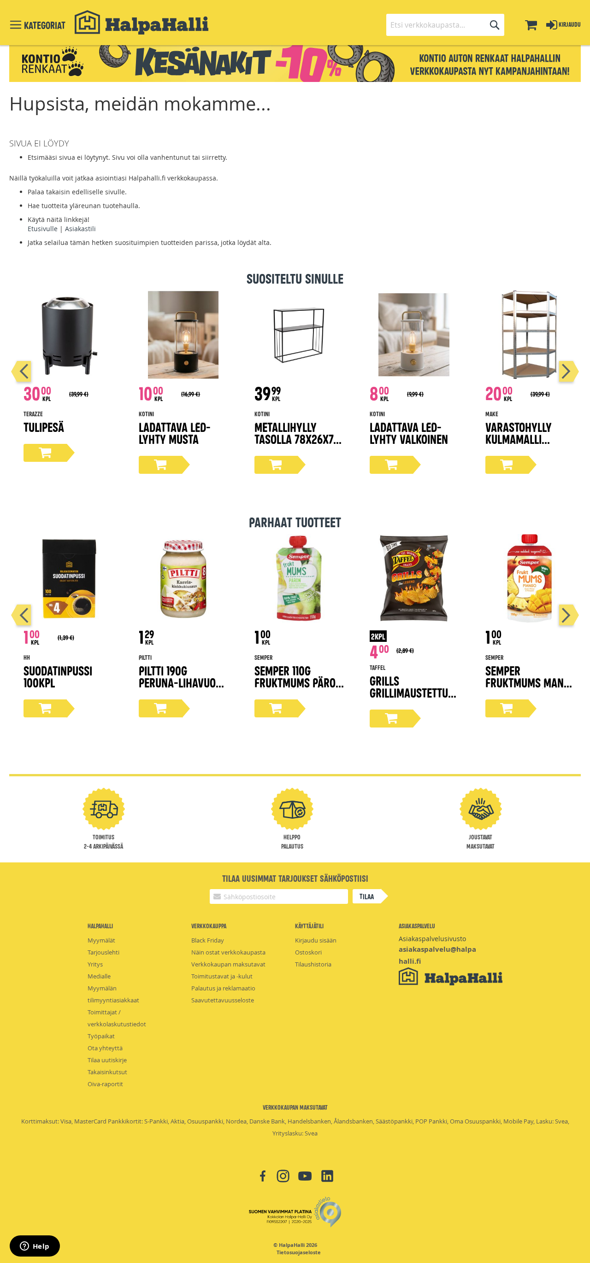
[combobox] (445, 25)
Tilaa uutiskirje (107, 1060)
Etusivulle (43, 228)
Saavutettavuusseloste (222, 1000)
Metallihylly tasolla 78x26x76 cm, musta (296, 438)
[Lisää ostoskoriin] (45, 453)
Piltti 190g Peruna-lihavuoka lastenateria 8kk (183, 682)
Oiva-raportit (105, 1084)
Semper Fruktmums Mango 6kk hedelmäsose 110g (530, 688)
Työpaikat (101, 1036)
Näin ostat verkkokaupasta (228, 952)
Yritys (95, 964)
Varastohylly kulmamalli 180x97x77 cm (518, 438)
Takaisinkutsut (107, 1072)
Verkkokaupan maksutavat (228, 964)
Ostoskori (308, 952)
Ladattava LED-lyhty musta (175, 432)
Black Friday (207, 940)
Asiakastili (80, 228)
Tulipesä (44, 426)
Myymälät (101, 940)
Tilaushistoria (313, 964)
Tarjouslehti (103, 952)
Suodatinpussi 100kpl (58, 676)
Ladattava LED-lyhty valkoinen (409, 432)
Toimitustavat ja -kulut (222, 976)
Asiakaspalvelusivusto (432, 938)
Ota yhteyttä (105, 1048)
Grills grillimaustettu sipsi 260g (409, 692)
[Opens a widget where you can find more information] (34, 1246)
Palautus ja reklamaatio (223, 988)
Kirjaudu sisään (315, 940)
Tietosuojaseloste (299, 1252)
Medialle (99, 976)
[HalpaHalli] (141, 22)
